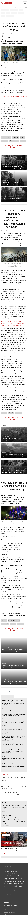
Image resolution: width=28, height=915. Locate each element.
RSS (5, 909)
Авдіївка (4, 620)
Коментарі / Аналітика (8, 799)
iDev (11, 894)
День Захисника (6, 137)
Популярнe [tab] (20, 696)
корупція (14, 12)
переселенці (13, 9)
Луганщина (5, 141)
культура (13, 624)
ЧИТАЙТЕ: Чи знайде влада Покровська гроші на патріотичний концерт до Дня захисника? (14, 98)
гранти (8, 12)
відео (2, 16)
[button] (14, 691)
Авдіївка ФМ (5, 624)
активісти (20, 624)
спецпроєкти (10, 16)
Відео (3, 830)
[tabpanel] (14, 735)
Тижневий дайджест (11, 905)
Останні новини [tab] (7, 696)
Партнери (7, 902)
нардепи (21, 12)
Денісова (4, 413)
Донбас (22, 137)
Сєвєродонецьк (14, 141)
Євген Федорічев (7, 815)
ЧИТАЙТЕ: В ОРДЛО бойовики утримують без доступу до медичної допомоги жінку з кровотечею (13, 323)
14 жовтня (15, 137)
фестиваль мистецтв (14, 620)
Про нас (6, 899)
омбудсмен (18, 413)
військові (23, 141)
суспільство (4, 9)
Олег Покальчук (7, 803)
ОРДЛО (11, 413)
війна (2, 12)
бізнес (21, 9)
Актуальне (4, 774)
